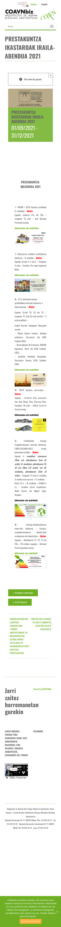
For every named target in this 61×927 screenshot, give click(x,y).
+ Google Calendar (23, 592)
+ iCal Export (20, 602)
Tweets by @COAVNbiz (42, 689)
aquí (39, 916)
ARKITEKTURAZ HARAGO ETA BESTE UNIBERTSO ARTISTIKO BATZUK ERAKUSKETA (41, 624)
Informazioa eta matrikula (27, 228)
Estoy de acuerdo (30, 921)
